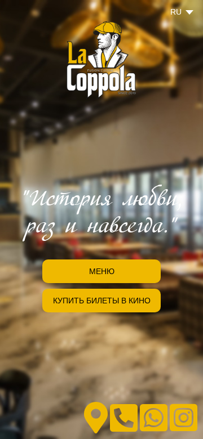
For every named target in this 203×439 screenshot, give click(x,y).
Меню (101, 271)
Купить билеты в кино (102, 300)
